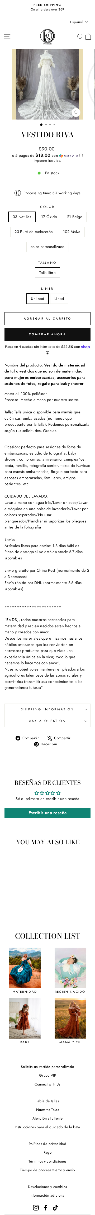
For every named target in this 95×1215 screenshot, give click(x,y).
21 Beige (74, 217)
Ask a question (47, 721)
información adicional (47, 1195)
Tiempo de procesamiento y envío (47, 1170)
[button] (47, 155)
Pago (47, 1152)
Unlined (37, 298)
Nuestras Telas (47, 1109)
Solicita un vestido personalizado (47, 1066)
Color (47, 206)
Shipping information (47, 709)
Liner (47, 288)
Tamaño (47, 262)
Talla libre (47, 273)
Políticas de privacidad (47, 1143)
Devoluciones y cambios (47, 1186)
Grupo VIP (47, 1075)
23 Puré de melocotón (34, 232)
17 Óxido (49, 217)
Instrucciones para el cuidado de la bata (47, 1127)
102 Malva (71, 232)
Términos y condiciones (47, 1161)
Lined (59, 298)
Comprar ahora (47, 334)
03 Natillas (22, 217)
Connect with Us (47, 1084)
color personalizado (48, 247)
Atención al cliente (47, 1118)
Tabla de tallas (47, 1101)
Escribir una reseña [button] (47, 813)
